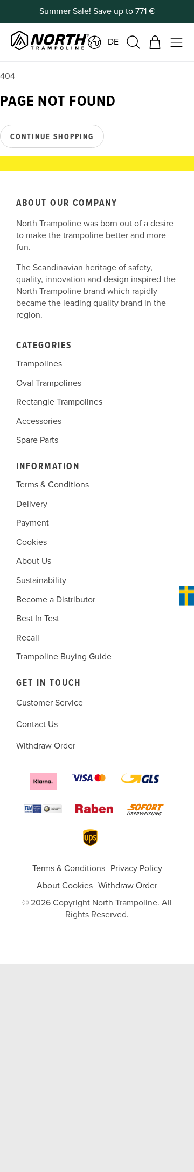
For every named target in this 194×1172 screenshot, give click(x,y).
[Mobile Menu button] (176, 42)
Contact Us (37, 724)
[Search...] (133, 42)
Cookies (31, 542)
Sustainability (41, 580)
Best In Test (37, 618)
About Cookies (65, 885)
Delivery (31, 504)
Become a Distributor (55, 599)
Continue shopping (52, 137)
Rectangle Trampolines (59, 402)
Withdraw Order (45, 745)
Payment (32, 522)
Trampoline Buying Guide (64, 656)
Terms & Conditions (52, 484)
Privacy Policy (136, 868)
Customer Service (49, 703)
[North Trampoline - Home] (64, 42)
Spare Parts (37, 440)
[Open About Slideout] (186, 596)
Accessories (38, 421)
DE (113, 42)
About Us (33, 561)
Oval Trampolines (48, 383)
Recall (27, 637)
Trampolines (39, 363)
